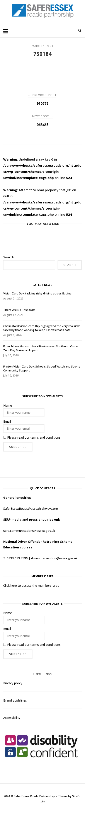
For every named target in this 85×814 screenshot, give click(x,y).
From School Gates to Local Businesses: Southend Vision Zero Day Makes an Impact (40, 348)
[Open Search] (80, 31)
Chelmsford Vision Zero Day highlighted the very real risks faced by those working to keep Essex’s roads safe (41, 328)
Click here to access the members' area (31, 585)
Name (7, 405)
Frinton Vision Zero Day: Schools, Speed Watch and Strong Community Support (41, 368)
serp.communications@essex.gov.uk (29, 531)
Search (8, 257)
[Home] (42, 16)
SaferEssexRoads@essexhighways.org (30, 508)
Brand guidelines (15, 700)
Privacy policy (12, 683)
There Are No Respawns (19, 310)
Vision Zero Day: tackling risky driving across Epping (37, 293)
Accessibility (11, 718)
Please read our (34, 437)
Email (7, 421)
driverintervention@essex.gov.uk (54, 558)
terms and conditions (45, 437)
